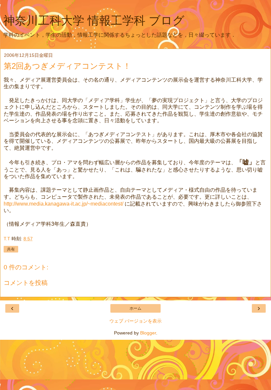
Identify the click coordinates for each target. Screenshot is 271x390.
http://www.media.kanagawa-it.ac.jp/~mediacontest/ (63, 204)
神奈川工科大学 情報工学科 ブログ (93, 20)
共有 (11, 249)
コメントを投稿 (26, 282)
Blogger (148, 332)
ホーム (135, 308)
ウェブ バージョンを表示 (135, 321)
